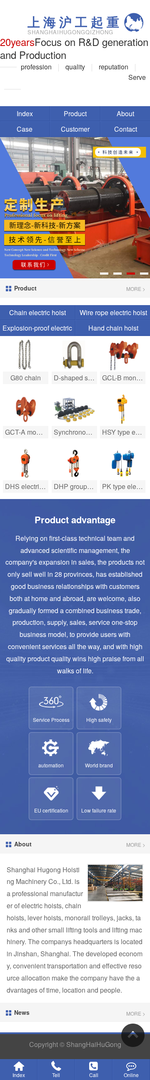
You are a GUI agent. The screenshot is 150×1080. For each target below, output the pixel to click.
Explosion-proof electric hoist (37, 335)
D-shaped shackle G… (75, 377)
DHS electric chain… (26, 486)
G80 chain (25, 377)
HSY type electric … (123, 432)
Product (75, 113)
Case (24, 129)
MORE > (135, 288)
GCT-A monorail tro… (26, 432)
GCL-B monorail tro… (123, 377)
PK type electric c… (123, 486)
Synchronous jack (75, 432)
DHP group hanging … (75, 486)
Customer (75, 129)
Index (25, 113)
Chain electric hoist (37, 312)
